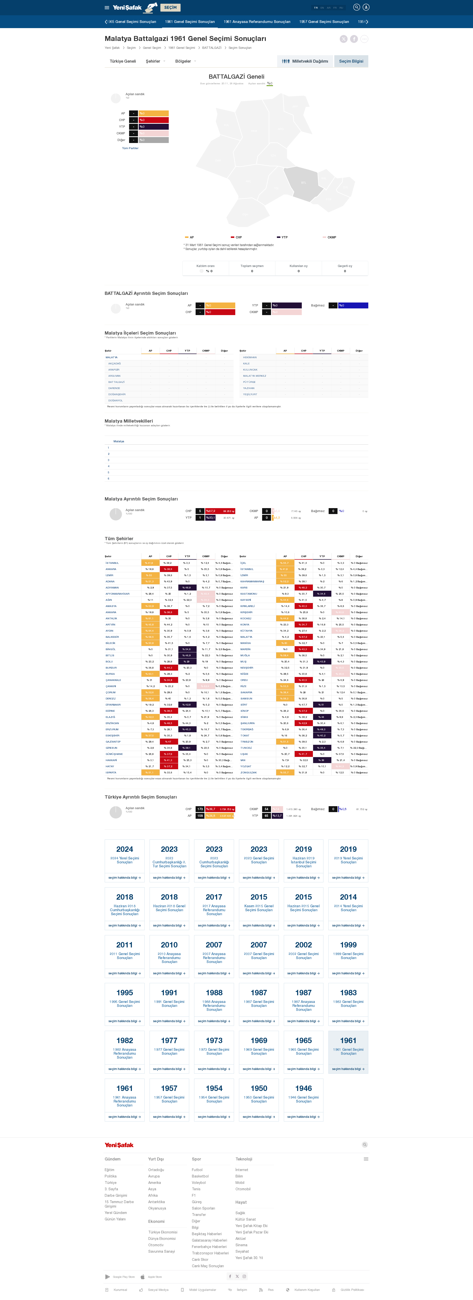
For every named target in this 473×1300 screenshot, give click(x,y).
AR (328, 7)
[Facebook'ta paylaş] (355, 39)
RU (341, 7)
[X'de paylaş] (345, 39)
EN (322, 7)
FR (335, 7)
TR (316, 7)
